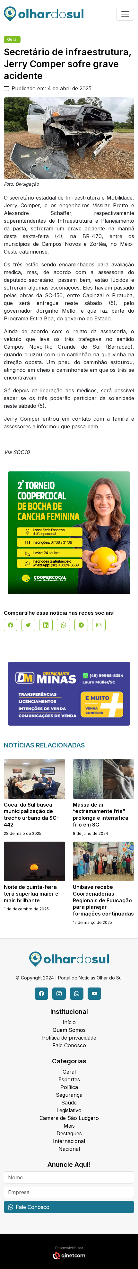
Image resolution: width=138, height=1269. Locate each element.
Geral (12, 39)
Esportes (69, 1079)
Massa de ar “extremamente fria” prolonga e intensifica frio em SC (100, 814)
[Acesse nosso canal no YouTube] (94, 993)
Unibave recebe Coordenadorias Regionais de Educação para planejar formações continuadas (103, 900)
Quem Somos (69, 1030)
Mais (69, 1125)
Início (69, 1022)
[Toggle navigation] (125, 14)
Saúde (69, 1102)
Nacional (69, 1149)
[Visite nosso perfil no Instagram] (59, 993)
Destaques (69, 1133)
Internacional (69, 1141)
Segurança (69, 1095)
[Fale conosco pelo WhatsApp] (76, 993)
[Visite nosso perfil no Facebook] (41, 993)
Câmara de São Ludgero (69, 1118)
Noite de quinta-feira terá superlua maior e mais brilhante (31, 894)
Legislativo (69, 1110)
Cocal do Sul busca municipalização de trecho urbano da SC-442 (31, 814)
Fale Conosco (69, 1045)
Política (69, 1087)
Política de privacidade (69, 1037)
